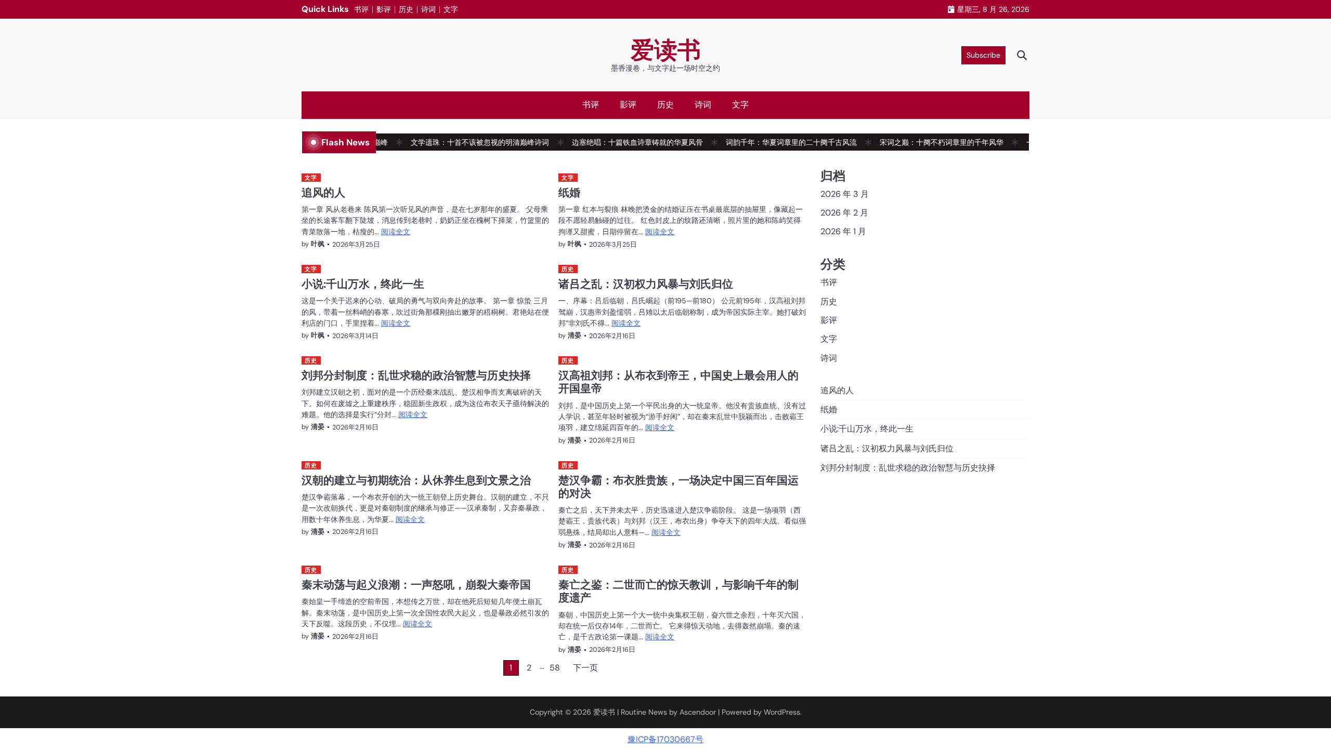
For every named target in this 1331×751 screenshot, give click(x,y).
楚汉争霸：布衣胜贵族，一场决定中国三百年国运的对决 (678, 486)
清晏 (574, 335)
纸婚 (569, 192)
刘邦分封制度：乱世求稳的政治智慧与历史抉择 (416, 375)
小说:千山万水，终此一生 (363, 283)
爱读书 (666, 50)
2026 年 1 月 (843, 231)
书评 (361, 9)
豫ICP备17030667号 (665, 739)
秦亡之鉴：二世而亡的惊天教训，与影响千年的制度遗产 (678, 591)
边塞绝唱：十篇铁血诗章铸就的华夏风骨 (622, 142)
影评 (383, 9)
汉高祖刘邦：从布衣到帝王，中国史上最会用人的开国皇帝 (678, 381)
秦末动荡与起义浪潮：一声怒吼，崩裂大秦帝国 (416, 584)
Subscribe (983, 55)
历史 (406, 9)
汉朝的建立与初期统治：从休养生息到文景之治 (416, 480)
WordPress (782, 712)
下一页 (585, 667)
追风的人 (323, 192)
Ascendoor (698, 712)
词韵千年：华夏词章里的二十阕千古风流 (776, 142)
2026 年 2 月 (844, 212)
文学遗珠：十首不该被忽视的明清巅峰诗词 (465, 142)
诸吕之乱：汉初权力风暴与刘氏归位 (645, 283)
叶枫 (317, 243)
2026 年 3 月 (844, 194)
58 (555, 667)
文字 (450, 9)
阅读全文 (395, 231)
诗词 (428, 9)
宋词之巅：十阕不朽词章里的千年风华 (927, 142)
